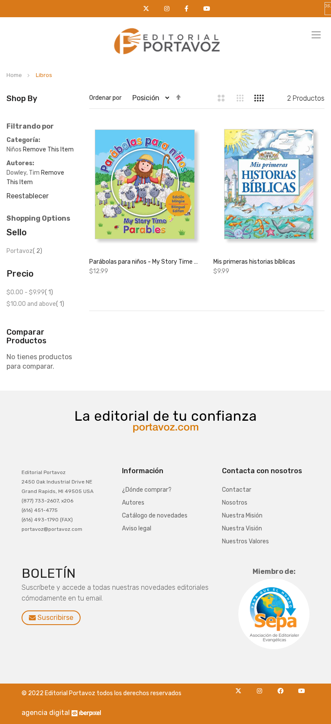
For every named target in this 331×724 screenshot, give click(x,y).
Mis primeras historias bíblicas (254, 261)
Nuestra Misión (242, 515)
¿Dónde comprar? (147, 489)
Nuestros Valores (245, 541)
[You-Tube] (301, 688)
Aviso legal (136, 528)
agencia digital (46, 713)
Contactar (236, 489)
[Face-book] (283, 688)
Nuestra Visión (242, 528)
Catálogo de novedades (154, 515)
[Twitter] (240, 688)
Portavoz (24, 251)
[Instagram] (262, 688)
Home (14, 75)
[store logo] (165, 38)
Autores (133, 502)
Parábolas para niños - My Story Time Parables (144, 261)
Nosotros (234, 502)
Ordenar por (105, 98)
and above (35, 304)
